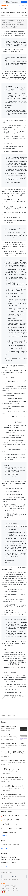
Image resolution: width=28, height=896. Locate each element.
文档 (2, 879)
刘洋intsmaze (4, 756)
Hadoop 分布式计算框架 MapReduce (10, 844)
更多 (2, 848)
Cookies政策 (13, 885)
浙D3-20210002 (15, 890)
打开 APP (24, 2)
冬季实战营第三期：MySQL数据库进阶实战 (11, 860)
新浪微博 (8, 872)
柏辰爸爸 (3, 747)
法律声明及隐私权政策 (5, 885)
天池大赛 (11, 879)
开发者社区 (6, 879)
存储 (14, 715)
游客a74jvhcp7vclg (5, 739)
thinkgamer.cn (4, 807)
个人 (25, 8)
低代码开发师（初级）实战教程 (8, 857)
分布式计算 (8, 715)
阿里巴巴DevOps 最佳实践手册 (8, 862)
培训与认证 (15, 879)
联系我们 (14, 876)
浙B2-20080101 (15, 888)
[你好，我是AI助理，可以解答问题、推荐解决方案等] (19, 5)
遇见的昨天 (3, 730)
